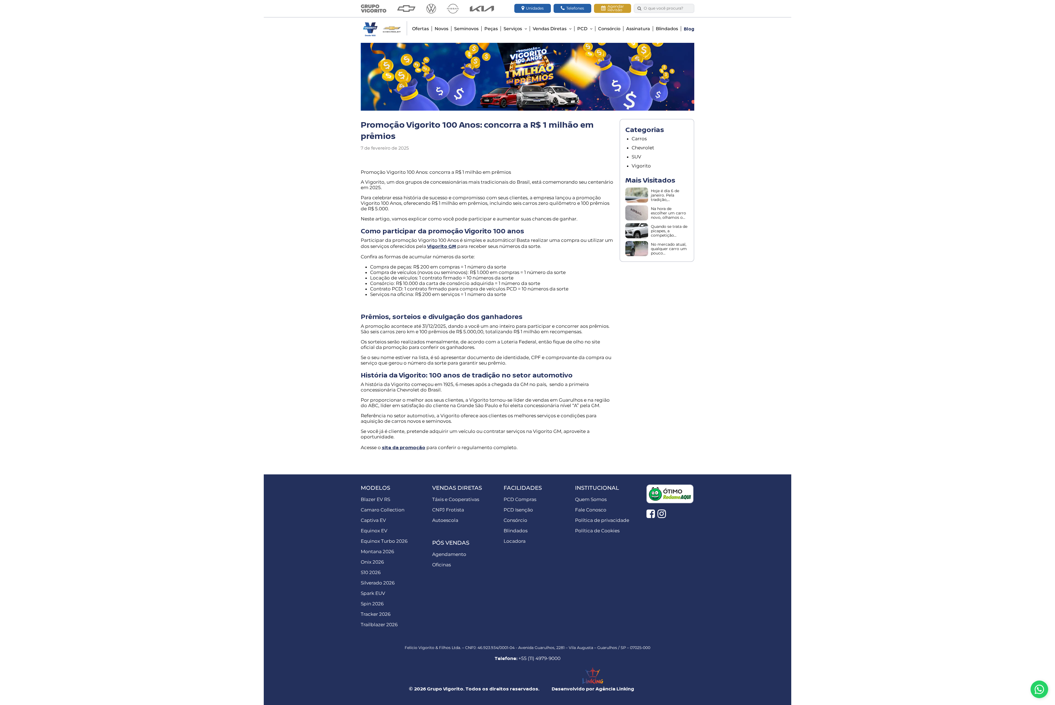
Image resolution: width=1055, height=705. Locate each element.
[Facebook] (650, 514)
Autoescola (445, 520)
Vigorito (641, 166)
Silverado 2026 (378, 583)
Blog (689, 29)
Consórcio (609, 28)
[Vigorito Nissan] (453, 8)
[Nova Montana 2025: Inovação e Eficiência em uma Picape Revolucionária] (636, 230)
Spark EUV (373, 593)
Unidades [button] (535, 8)
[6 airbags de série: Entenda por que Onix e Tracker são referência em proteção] (636, 212)
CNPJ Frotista (448, 510)
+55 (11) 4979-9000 (539, 658)
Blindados (667, 28)
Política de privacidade (602, 520)
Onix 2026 (372, 562)
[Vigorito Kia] (482, 8)
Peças (491, 28)
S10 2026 (371, 572)
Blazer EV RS (375, 499)
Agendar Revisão (615, 8)
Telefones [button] (575, 8)
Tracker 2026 (375, 614)
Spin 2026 (372, 603)
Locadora (515, 541)
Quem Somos (591, 499)
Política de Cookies (597, 530)
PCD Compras (520, 499)
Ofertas (420, 28)
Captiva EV (373, 520)
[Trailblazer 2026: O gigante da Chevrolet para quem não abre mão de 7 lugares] (636, 248)
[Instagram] (661, 514)
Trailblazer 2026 (379, 624)
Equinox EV (374, 530)
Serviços (513, 28)
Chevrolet (643, 147)
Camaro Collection (382, 510)
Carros (639, 138)
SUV (636, 157)
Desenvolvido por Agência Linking (593, 689)
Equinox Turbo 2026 (384, 541)
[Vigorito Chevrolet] (406, 8)
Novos (441, 28)
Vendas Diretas (550, 28)
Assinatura (638, 28)
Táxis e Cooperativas (455, 499)
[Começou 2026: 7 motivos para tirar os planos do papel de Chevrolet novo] (636, 195)
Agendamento (449, 554)
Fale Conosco (590, 510)
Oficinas (441, 564)
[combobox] (667, 8)
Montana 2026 (377, 551)
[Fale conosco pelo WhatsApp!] (1039, 689)
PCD (582, 28)
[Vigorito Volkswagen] (431, 8)
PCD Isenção (518, 510)
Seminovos (466, 28)
